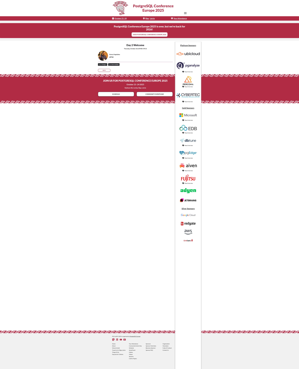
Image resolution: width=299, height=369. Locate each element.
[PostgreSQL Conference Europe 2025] (120, 8)
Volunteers (165, 346)
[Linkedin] (117, 339)
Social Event (132, 350)
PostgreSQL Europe (135, 336)
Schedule (116, 94)
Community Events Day (154, 94)
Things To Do (115, 352)
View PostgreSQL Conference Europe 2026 (149, 34)
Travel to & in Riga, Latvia (118, 350)
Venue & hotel (116, 348)
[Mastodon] (113, 339)
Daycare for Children (117, 354)
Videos (131, 354)
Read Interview (189, 71)
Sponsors (148, 343)
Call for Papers (133, 358)
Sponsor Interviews (151, 346)
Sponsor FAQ (149, 350)
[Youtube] (121, 339)
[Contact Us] (124, 339)
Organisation (166, 343)
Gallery (131, 352)
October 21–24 (121, 18)
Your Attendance (180, 18)
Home (113, 343)
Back (104, 70)
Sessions (131, 356)
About (114, 346)
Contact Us (166, 350)
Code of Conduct (167, 348)
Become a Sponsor (151, 348)
